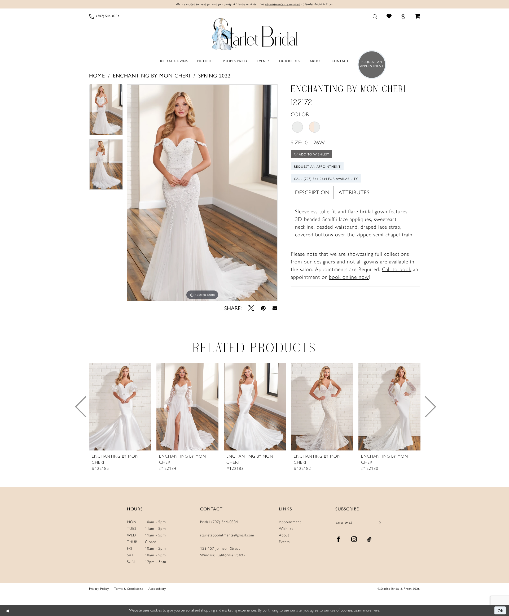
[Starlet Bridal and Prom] (254, 32)
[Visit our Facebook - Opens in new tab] (338, 539)
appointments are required (282, 4)
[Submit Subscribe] (380, 522)
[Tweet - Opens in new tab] (251, 308)
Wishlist (286, 528)
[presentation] (120, 406)
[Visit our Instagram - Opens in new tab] (354, 539)
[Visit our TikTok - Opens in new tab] (369, 539)
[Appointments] (370, 64)
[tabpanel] (106, 111)
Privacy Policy (99, 588)
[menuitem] (104, 16)
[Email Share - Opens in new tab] (275, 308)
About (284, 535)
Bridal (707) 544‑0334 (219, 522)
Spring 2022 (214, 75)
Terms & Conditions (128, 588)
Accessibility (157, 588)
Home (97, 75)
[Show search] (375, 16)
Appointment (290, 522)
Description (312, 192)
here (375, 610)
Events (284, 542)
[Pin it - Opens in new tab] (263, 308)
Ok (500, 610)
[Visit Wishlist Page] (389, 16)
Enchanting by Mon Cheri (151, 75)
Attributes (354, 192)
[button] (403, 16)
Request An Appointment (317, 166)
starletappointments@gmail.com (227, 535)
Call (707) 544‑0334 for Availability (326, 178)
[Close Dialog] (7, 610)
